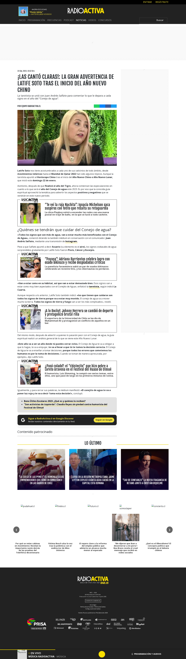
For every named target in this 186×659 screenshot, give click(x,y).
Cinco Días (99, 623)
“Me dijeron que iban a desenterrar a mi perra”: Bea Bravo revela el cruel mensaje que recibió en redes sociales (126, 548)
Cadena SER (114, 619)
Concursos (105, 20)
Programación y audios (148, 653)
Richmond (60, 628)
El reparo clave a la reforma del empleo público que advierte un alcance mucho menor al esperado (93, 547)
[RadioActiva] (86, 11)
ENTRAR (147, 2)
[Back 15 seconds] (95, 654)
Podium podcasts (87, 628)
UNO (80, 623)
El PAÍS (62, 619)
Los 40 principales (75, 619)
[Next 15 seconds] (108, 654)
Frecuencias (54, 20)
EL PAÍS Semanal (119, 623)
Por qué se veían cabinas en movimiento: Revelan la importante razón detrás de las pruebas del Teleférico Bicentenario (28, 548)
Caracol (141, 619)
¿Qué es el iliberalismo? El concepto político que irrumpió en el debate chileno (158, 547)
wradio (88, 623)
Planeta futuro (129, 623)
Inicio (22, 20)
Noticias (81, 20)
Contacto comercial (93, 601)
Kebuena (139, 623)
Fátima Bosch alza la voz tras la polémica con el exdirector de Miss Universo (60, 547)
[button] (27, 649)
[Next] (115, 654)
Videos (92, 20)
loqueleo (122, 628)
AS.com (122, 619)
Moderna (73, 628)
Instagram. (71, 241)
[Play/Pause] (102, 654)
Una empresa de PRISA (38, 622)
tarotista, (94, 286)
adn (131, 619)
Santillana (87, 619)
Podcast (69, 20)
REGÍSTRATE (161, 2)
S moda (110, 628)
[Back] (89, 654)
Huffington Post (65, 623)
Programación (36, 20)
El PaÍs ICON (98, 628)
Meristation (135, 628)
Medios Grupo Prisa (37, 628)
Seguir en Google (104, 419)
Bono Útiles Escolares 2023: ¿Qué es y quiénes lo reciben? (55, 401)
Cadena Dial (109, 623)
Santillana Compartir (102, 619)
